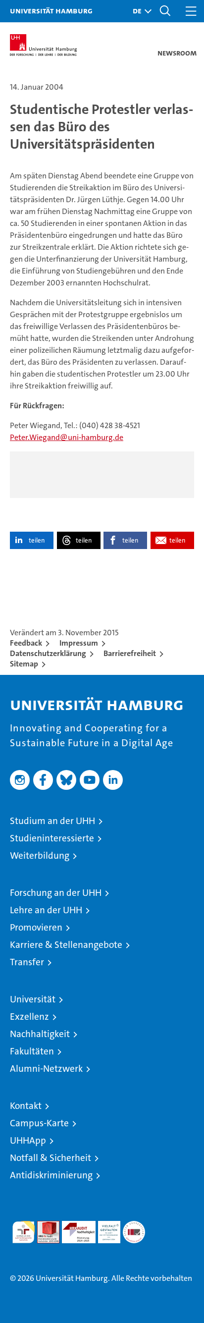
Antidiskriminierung (51, 1175)
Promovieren (36, 927)
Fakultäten (32, 1051)
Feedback (26, 643)
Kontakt (26, 1106)
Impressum (78, 643)
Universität (32, 999)
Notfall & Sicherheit (50, 1158)
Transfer (27, 962)
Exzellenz (29, 1016)
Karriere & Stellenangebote (66, 944)
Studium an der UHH (52, 821)
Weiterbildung (39, 855)
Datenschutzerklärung (48, 653)
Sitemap (24, 664)
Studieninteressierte (52, 838)
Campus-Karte (39, 1123)
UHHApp (28, 1140)
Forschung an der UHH (56, 892)
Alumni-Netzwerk (46, 1068)
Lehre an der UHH (46, 910)
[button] (139, 11)
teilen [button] (37, 540)
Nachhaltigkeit (40, 1034)
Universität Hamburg (51, 10)
